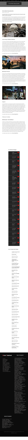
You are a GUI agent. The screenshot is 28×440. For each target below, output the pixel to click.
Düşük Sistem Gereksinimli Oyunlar (14, 197)
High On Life (22, 369)
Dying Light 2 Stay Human (18, 372)
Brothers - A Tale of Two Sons (18, 409)
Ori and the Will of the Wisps (18, 358)
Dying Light (20, 387)
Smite (24, 399)
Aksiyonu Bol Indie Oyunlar (14, 215)
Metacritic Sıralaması (8, 0)
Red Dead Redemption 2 (19, 365)
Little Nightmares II (17, 375)
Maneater (22, 367)
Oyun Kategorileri (5, 359)
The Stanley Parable (23, 407)
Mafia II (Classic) (17, 389)
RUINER (15, 386)
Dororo (3, 425)
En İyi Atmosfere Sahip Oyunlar (14, 229)
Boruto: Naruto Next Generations (6, 426)
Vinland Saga (7, 419)
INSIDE (19, 407)
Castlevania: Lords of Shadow (18, 398)
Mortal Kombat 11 (21, 376)
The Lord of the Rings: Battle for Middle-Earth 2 (19, 403)
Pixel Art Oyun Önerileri (15, 314)
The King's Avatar (4, 420)
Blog (18, 0)
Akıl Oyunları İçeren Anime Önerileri (14, 188)
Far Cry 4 (23, 396)
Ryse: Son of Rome (17, 380)
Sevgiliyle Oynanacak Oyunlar (14, 153)
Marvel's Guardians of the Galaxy (19, 363)
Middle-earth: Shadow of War (21, 386)
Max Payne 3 (16, 407)
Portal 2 (21, 410)
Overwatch (24, 409)
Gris (15, 404)
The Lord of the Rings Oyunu (6, 371)
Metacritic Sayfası (5, 360)
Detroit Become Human (18, 366)
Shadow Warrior (17, 385)
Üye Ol (24, 0)
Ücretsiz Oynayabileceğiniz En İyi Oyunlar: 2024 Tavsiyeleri (14, 178)
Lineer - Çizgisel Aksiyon (6, 366)
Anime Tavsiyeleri (12, 0)
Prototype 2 (21, 388)
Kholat (21, 380)
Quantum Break (17, 381)
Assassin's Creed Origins (19, 404)
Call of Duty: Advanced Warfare (8, 19)
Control (20, 371)
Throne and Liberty (21, 361)
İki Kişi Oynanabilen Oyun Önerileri (15, 323)
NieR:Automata (17, 370)
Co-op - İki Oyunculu (5, 370)
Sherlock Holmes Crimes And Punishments (15, 344)
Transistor (16, 399)
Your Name (3, 419)
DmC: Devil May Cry (19, 405)
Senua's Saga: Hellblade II (18, 359)
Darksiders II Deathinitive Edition (19, 384)
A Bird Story (21, 381)
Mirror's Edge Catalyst (17, 373)
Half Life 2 (23, 410)
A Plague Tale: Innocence (21, 377)
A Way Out (16, 393)
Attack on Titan (4, 427)
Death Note (6, 425)
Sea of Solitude (17, 368)
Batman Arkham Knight (18, 383)
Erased (13, 424)
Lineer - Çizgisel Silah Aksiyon (6, 367)
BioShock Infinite (17, 410)
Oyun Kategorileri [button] (4, 0)
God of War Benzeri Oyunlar (14, 210)
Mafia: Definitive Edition (18, 362)
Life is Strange (16, 401)
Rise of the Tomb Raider (18, 406)
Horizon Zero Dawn (17, 369)
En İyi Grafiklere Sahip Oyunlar (14, 183)
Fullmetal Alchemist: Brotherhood (6, 424)
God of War (21, 374)
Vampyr (16, 379)
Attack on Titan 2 (20, 393)
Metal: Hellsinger (17, 364)
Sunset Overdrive (20, 399)
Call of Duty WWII (21, 368)
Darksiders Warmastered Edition (19, 397)
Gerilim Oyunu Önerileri (15, 309)
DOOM (15, 405)
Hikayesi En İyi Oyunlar (13, 161)
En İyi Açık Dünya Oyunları (14, 238)
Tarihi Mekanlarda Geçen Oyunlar (14, 243)
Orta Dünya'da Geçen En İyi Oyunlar (15, 329)
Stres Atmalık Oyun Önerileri (14, 233)
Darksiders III (16, 371)
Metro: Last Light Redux (18, 411)
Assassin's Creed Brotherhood (19, 408)
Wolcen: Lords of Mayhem (18, 360)
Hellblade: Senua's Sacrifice (22, 401)
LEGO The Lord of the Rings (18, 396)
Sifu (15, 365)
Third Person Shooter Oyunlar (14, 219)
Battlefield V (16, 361)
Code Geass (10, 425)
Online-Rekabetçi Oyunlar (6, 364)
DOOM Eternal (16, 378)
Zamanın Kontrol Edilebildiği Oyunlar (14, 192)
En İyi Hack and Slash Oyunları (16, 316)
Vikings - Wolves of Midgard (18, 382)
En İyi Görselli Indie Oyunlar (15, 311)
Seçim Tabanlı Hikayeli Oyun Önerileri (15, 338)
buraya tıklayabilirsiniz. (15, 53)
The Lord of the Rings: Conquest (21, 379)
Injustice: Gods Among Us (18, 394)
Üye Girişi (21, 0)
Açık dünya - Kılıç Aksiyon (6, 362)
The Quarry (23, 362)
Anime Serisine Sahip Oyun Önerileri (14, 205)
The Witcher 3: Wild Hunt (18, 412)
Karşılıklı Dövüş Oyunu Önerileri (15, 320)
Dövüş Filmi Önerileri (14, 201)
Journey (24, 378)
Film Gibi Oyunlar (14, 254)
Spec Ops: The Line (17, 388)
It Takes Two (22, 373)
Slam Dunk (9, 420)
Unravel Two (20, 378)
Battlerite (24, 405)
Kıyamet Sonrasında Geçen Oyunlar (15, 306)
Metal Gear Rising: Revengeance (19, 400)
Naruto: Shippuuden (5, 422)
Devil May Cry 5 (17, 376)
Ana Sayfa (1, 0)
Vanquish (20, 389)
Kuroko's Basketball (4, 423)
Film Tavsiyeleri (16, 0)
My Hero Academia (10, 422)
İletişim (26, 0)
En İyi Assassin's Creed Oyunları (15, 332)
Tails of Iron (24, 358)
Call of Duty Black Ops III (18, 367)
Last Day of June (17, 387)
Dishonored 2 (23, 406)
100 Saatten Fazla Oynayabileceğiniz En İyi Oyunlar (14, 166)
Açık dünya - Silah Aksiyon (6, 363)
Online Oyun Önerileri (13, 224)
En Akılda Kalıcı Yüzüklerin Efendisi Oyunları (15, 347)
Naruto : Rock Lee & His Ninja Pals (6, 421)
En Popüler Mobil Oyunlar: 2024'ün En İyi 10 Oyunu (14, 172)
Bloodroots (16, 377)
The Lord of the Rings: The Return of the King (19, 391)
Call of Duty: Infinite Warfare (17, 19)
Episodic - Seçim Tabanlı (6, 368)
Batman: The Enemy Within (18, 395)
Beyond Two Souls (17, 374)
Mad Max (20, 385)
